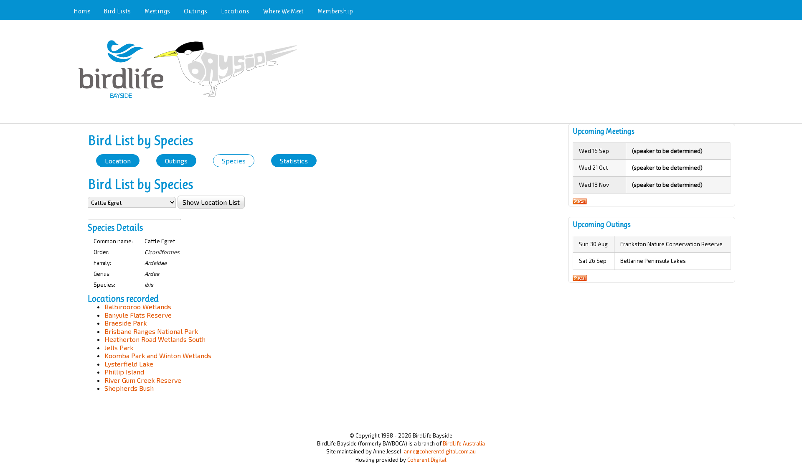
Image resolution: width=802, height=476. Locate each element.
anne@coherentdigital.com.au (440, 451)
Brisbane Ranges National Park (151, 331)
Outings (195, 11)
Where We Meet (283, 11)
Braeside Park (125, 323)
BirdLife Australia (464, 443)
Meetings (157, 11)
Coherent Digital (427, 459)
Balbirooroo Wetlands (137, 307)
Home (82, 11)
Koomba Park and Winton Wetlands (157, 355)
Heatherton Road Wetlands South (155, 339)
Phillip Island (124, 372)
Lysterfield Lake (128, 364)
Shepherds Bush (129, 388)
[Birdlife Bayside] (190, 99)
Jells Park (118, 347)
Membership (335, 11)
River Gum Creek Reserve (142, 380)
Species (234, 161)
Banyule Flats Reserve (138, 315)
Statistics (294, 161)
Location (118, 161)
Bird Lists (117, 11)
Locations (235, 11)
